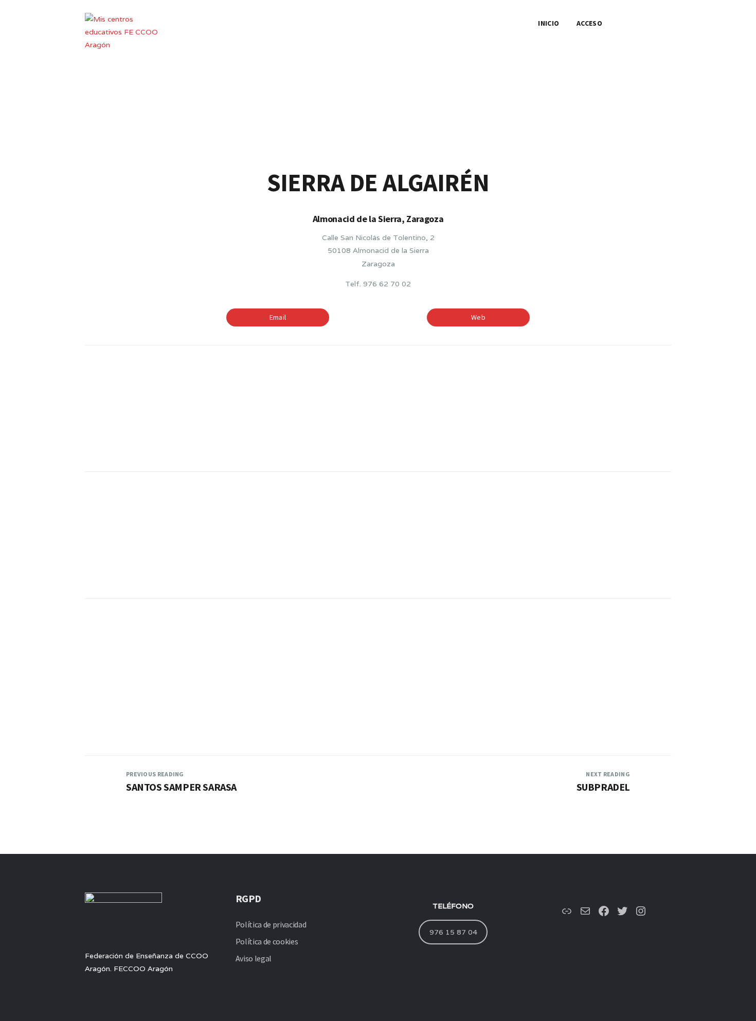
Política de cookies (267, 941)
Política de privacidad (271, 924)
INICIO (548, 23)
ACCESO (589, 23)
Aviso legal (254, 958)
